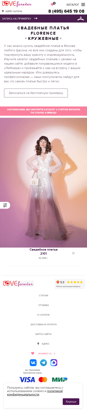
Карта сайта (43, 334)
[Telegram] (43, 362)
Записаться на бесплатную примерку (36, 93)
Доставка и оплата (44, 324)
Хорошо (71, 401)
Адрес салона (13, 11)
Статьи (43, 295)
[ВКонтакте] (33, 362)
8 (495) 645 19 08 (66, 11)
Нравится (73, 253)
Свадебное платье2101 (44, 252)
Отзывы (43, 305)
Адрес (46, 343)
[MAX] (53, 362)
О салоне (43, 314)
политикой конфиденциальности (35, 393)
